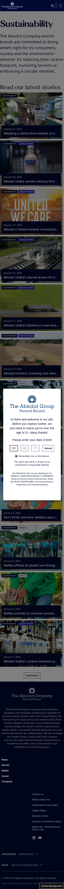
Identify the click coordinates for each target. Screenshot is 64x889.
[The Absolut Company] (12, 5)
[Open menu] (60, 5)
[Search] (52, 5)
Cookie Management (51, 885)
